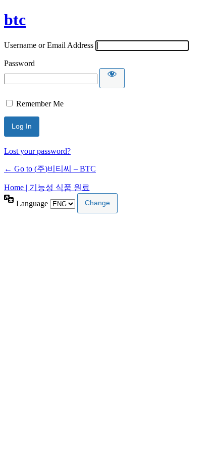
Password (19, 63)
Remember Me (40, 103)
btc (15, 20)
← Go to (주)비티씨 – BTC (50, 168)
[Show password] (112, 78)
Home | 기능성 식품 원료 (47, 187)
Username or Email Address (48, 45)
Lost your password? (37, 151)
